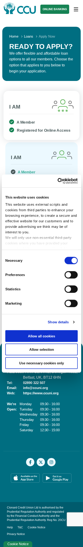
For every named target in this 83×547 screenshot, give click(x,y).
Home (13, 36)
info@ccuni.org (35, 388)
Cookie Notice (36, 527)
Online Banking (55, 9)
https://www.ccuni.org (41, 393)
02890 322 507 (34, 383)
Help (10, 527)
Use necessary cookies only (41, 363)
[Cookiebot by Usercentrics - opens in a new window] (58, 181)
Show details (58, 322)
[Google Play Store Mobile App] (57, 478)
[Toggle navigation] (75, 9)
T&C (20, 527)
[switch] (71, 274)
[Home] (16, 9)
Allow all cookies (41, 336)
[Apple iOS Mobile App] (25, 478)
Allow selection (41, 349)
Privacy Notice (16, 534)
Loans (28, 36)
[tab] (41, 115)
